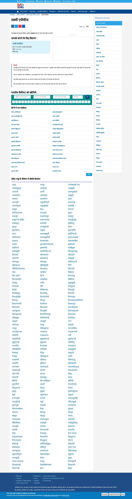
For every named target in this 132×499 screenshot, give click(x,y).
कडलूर (70, 216)
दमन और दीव (99, 61)
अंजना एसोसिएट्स (15, 112)
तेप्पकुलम (71, 286)
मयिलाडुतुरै (72, 401)
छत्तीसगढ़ (98, 52)
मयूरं (41, 401)
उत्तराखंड (98, 166)
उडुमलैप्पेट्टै (44, 202)
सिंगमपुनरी (72, 461)
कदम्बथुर (15, 223)
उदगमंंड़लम (16, 205)
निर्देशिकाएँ (92, 11)
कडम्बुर (15, 216)
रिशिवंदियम (16, 422)
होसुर (70, 468)
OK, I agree (105, 494)
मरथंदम (43, 405)
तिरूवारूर (44, 307)
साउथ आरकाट (17, 461)
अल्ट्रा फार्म (14, 167)
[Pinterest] (19, 26)
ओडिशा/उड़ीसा (100, 128)
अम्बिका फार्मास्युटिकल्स (59, 146)
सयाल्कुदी (15, 457)
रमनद (70, 415)
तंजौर (42, 282)
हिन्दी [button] (74, 1)
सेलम (42, 457)
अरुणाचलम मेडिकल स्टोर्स (59, 158)
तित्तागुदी (71, 289)
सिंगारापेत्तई (16, 464)
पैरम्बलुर (15, 352)
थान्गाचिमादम (73, 307)
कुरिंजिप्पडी (72, 233)
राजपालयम (16, 419)
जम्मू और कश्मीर (100, 86)
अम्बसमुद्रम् (16, 188)
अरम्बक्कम (16, 195)
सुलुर (70, 457)
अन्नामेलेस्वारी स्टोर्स (58, 124)
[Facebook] (12, 26)
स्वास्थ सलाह (23, 11)
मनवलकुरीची (73, 398)
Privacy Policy (54, 495)
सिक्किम (98, 145)
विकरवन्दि (44, 436)
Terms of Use (65, 495)
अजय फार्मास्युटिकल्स (16, 116)
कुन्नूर (14, 226)
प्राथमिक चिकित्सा (42, 11)
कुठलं (70, 212)
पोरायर (42, 373)
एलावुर (14, 209)
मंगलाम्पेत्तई (72, 384)
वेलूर (14, 433)
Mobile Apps (30, 1)
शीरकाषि (71, 443)
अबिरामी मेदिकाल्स (16, 141)
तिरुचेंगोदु (43, 293)
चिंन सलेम (16, 275)
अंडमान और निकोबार (101, 27)
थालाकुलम (16, 310)
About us (19, 476)
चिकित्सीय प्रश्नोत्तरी (63, 11)
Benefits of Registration (23, 481)
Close (122, 494)
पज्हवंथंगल (44, 335)
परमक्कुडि (72, 349)
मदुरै (13, 394)
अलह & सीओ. (14, 171)
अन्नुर (42, 184)
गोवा (97, 69)
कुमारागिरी (72, 230)
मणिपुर (97, 111)
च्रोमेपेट (43, 272)
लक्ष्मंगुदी (43, 422)
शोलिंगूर (43, 447)
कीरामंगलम (44, 254)
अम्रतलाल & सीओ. (16, 154)
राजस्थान (98, 141)
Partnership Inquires (49, 476)
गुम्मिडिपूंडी (44, 265)
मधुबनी (70, 394)
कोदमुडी (71, 258)
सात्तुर (42, 461)
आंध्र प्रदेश (99, 31)
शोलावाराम (16, 447)
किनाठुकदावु (72, 251)
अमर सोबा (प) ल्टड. (58, 150)
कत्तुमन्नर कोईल (18, 219)
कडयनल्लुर (44, 216)
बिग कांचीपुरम (45, 380)
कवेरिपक (15, 247)
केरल (97, 99)
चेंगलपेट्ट (44, 268)
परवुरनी (71, 352)
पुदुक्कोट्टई (44, 338)
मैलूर (42, 408)
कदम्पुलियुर (72, 219)
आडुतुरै (70, 195)
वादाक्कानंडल (17, 436)
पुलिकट (43, 363)
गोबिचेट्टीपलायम (18, 268)
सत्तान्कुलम (16, 450)
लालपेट (43, 426)
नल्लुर (14, 328)
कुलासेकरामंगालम (46, 244)
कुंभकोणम (15, 230)
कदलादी (43, 223)
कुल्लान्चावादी (73, 237)
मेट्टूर (42, 387)
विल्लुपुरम (43, 440)
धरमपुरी (43, 321)
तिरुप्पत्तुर (71, 296)
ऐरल (41, 209)
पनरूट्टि (15, 345)
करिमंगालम (16, 237)
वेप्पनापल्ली (44, 429)
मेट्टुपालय (16, 387)
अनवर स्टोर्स (14, 133)
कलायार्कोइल (73, 240)
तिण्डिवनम (44, 289)
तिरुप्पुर (15, 300)
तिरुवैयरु (43, 303)
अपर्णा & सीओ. (15, 137)
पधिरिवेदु (71, 342)
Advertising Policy (22, 483)
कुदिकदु (71, 223)
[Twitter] (16, 26)
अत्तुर (14, 184)
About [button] (21, 1)
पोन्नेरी (42, 370)
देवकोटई (71, 317)
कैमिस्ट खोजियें (20, 15)
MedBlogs (58, 1)
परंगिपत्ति (43, 349)
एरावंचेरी (71, 205)
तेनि (41, 286)
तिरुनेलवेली (44, 296)
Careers (40, 1)
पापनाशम (15, 366)
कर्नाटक (98, 95)
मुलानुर (70, 408)
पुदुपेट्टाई (15, 342)
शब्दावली (73, 11)
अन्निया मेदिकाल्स (15, 129)
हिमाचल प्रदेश (100, 82)
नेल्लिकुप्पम (44, 328)
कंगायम (71, 209)
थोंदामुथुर (15, 317)
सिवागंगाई (15, 468)
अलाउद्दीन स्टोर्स (57, 171)
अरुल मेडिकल (56, 162)
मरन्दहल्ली (72, 405)
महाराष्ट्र (98, 107)
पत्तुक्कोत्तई (16, 338)
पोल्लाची (15, 377)
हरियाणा (98, 78)
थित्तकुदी (43, 310)
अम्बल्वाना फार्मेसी (57, 141)
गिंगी (69, 265)
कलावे (14, 244)
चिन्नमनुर (71, 275)
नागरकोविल (72, 328)
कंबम (70, 226)
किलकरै (15, 254)
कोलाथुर (43, 261)
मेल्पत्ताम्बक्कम (17, 408)
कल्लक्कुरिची (45, 237)
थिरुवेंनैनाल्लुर (45, 314)
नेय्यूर (42, 324)
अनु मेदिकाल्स (14, 120)
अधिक (89, 174)
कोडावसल (44, 258)
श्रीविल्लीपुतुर (45, 443)
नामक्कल (43, 331)
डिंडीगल (71, 279)
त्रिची (14, 289)
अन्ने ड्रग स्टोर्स (15, 124)
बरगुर (70, 377)
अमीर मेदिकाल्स (15, 158)
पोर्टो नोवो (15, 373)
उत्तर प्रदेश (99, 162)
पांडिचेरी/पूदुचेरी (100, 133)
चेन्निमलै (71, 268)
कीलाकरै (71, 254)
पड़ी (69, 335)
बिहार (97, 44)
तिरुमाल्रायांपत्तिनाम (75, 300)
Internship (49, 1)
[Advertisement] (72, 48)
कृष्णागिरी (43, 247)
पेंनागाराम (43, 345)
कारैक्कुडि (16, 251)
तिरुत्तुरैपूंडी (16, 296)
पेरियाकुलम (44, 356)
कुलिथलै (71, 244)
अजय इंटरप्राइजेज (57, 112)
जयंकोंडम (43, 279)
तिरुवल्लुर (71, 303)
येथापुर (42, 415)
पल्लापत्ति (15, 359)
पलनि (70, 356)
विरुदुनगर (71, 436)
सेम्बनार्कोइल (44, 454)
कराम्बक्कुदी (44, 233)
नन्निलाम (15, 324)
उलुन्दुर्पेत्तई (44, 205)
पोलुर (70, 373)
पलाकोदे (15, 363)
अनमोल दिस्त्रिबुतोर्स (58, 129)
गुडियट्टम (16, 265)
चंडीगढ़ (98, 48)
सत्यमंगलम (44, 450)
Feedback (37, 483)
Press (36, 478)
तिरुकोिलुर (16, 293)
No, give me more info (114, 494)
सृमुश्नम (71, 454)
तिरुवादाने (15, 307)
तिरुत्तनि (71, 293)
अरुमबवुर (43, 195)
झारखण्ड (98, 90)
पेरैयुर (42, 352)
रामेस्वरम (71, 419)
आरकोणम (43, 198)
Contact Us (68, 1)
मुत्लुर (14, 391)
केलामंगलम (44, 240)
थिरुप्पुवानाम (16, 314)
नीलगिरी (15, 335)
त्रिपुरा (98, 158)
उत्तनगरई (71, 202)
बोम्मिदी (70, 380)
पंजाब (97, 137)
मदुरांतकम (44, 394)
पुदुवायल (43, 342)
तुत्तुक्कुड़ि (71, 282)
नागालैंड (98, 124)
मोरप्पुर (70, 412)
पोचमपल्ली (16, 370)
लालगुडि (15, 426)
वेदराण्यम (71, 426)
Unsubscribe (47, 481)
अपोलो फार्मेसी (56, 137)
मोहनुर (14, 415)
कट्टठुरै (43, 212)
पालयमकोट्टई (73, 366)
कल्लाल (15, 240)
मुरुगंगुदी (15, 405)
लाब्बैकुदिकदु (72, 422)
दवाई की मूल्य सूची (82, 11)
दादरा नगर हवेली (100, 57)
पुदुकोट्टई (72, 338)
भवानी (42, 384)
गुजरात (98, 74)
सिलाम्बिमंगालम (45, 464)
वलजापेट (71, 429)
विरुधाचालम (16, 440)
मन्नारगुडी (15, 398)
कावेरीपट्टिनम (45, 251)
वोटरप (70, 440)
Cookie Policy (47, 495)
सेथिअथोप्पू (72, 450)
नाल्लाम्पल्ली (72, 331)
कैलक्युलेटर (52, 11)
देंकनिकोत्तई (44, 317)
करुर (14, 233)
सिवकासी (71, 464)
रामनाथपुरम (44, 419)
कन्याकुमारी (44, 226)
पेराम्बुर (14, 356)
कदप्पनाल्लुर (44, 219)
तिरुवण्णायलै (16, 303)
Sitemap (36, 481)
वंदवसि (14, 429)
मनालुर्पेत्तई (16, 401)
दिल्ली (97, 65)
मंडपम (70, 387)
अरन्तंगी (15, 191)
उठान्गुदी (15, 202)
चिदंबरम (71, 272)
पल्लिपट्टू (72, 359)
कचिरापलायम (17, 212)
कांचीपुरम (71, 247)
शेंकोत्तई (15, 443)
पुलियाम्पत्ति (72, 363)
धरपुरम (14, 321)
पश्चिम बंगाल (99, 170)
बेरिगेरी (14, 380)
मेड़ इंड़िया (12, 15)
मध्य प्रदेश (99, 103)
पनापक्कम (72, 345)
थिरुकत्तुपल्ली (73, 310)
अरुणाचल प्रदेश (100, 36)
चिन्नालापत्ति (16, 279)
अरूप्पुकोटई (72, 191)
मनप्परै (42, 398)
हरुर (41, 468)
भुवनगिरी (15, 384)
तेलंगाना (98, 154)
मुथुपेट (42, 391)
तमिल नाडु (98, 149)
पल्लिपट (43, 359)
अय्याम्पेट (43, 188)
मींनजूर (42, 412)
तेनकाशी (15, 286)
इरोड (70, 198)
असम (97, 40)
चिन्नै (42, 275)
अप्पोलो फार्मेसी (56, 133)
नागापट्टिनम (17, 331)
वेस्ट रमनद (72, 433)
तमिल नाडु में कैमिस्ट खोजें (33, 15)
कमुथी (42, 230)
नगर (69, 321)
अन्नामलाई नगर (74, 184)
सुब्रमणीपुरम (16, 454)
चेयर (14, 272)
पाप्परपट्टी (44, 366)
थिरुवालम (71, 314)
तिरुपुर (42, 300)
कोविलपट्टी (72, 261)
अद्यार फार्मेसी (56, 116)
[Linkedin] (23, 26)
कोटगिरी (15, 258)
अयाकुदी (71, 188)
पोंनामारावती (72, 370)
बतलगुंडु (43, 377)
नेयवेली (70, 324)
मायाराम (15, 412)
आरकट (15, 198)
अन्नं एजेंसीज (56, 120)
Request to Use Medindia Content (53, 478)
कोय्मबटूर (15, 261)
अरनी (42, 191)
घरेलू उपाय (32, 11)
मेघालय (98, 116)
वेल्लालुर (43, 433)
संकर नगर (72, 447)
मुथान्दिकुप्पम (73, 391)
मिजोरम (98, 120)
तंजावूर (14, 282)
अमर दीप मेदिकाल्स (16, 150)
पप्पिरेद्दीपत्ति (16, 349)
